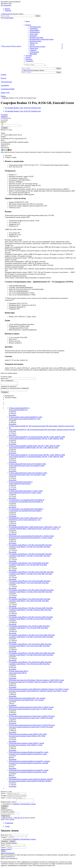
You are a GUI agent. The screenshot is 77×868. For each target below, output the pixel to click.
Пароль (4, 847)
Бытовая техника (35, 41)
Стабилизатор (34, 52)
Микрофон (33, 54)
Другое (32, 45)
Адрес (4, 798)
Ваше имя (5, 378)
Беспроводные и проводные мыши (41, 39)
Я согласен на (19, 804)
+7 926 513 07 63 (6, 14)
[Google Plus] (11, 150)
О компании (9, 823)
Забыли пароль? (6, 849)
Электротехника (35, 27)
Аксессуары (34, 34)
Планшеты (33, 36)
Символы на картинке (9, 386)
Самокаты (33, 50)
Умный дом (33, 43)
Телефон (4, 795)
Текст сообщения (7, 380)
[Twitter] (4, 150)
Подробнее (12, 415)
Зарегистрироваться (7, 853)
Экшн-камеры (34, 30)
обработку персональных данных (24, 804)
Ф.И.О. (4, 793)
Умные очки (34, 48)
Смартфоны (34, 28)
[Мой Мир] (9, 150)
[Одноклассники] (6, 150)
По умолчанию (6, 5)
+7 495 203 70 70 (18, 818)
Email (3, 845)
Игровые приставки (36, 37)
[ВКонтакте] (2, 150)
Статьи (7, 826)
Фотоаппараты (35, 32)
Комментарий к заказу (8, 802)
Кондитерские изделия (37, 46)
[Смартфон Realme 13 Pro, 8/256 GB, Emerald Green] (23, 108)
